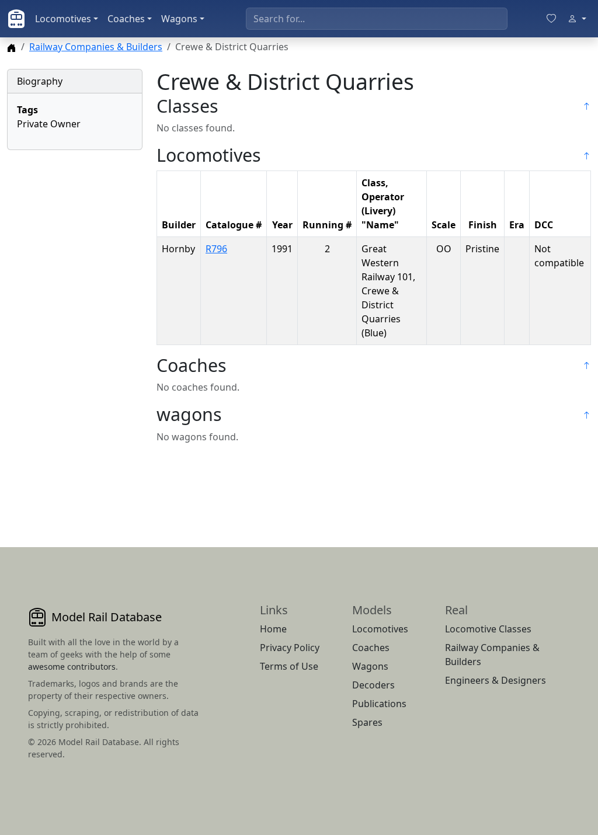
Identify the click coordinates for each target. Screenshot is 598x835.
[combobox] (376, 19)
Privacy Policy (289, 647)
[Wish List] (551, 18)
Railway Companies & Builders (95, 46)
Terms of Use (289, 666)
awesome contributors (72, 666)
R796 (216, 248)
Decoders (373, 685)
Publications (379, 703)
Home (273, 628)
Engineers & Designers (495, 680)
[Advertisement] (74, 334)
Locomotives (63, 18)
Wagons (179, 18)
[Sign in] (577, 18)
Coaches (126, 18)
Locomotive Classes (488, 628)
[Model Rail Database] (16, 18)
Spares (367, 722)
